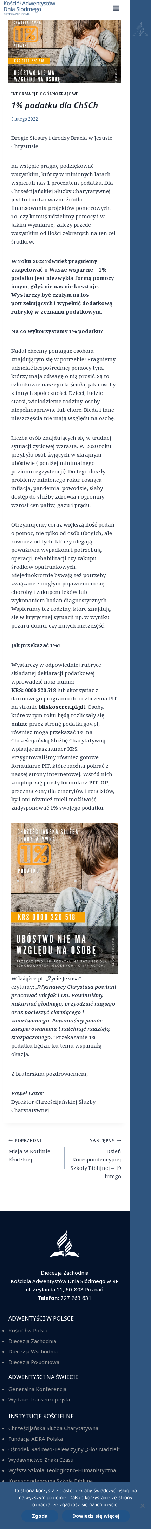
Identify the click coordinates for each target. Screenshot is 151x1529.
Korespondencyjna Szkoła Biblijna (50, 1480)
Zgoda (40, 1516)
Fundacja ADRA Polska (35, 1438)
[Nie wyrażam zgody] (142, 1505)
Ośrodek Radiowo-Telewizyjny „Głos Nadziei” (64, 1449)
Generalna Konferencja (37, 1388)
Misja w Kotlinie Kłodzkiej (29, 1150)
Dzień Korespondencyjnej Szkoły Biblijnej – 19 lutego (96, 1159)
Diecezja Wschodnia (33, 1351)
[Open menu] (140, 764)
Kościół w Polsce (28, 1330)
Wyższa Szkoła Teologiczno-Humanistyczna (62, 1470)
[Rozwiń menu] (116, 7)
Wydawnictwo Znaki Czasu (40, 1459)
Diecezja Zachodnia (32, 1340)
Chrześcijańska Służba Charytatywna (53, 1428)
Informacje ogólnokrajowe (45, 93)
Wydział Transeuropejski (39, 1399)
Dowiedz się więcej (95, 1516)
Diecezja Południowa (33, 1361)
